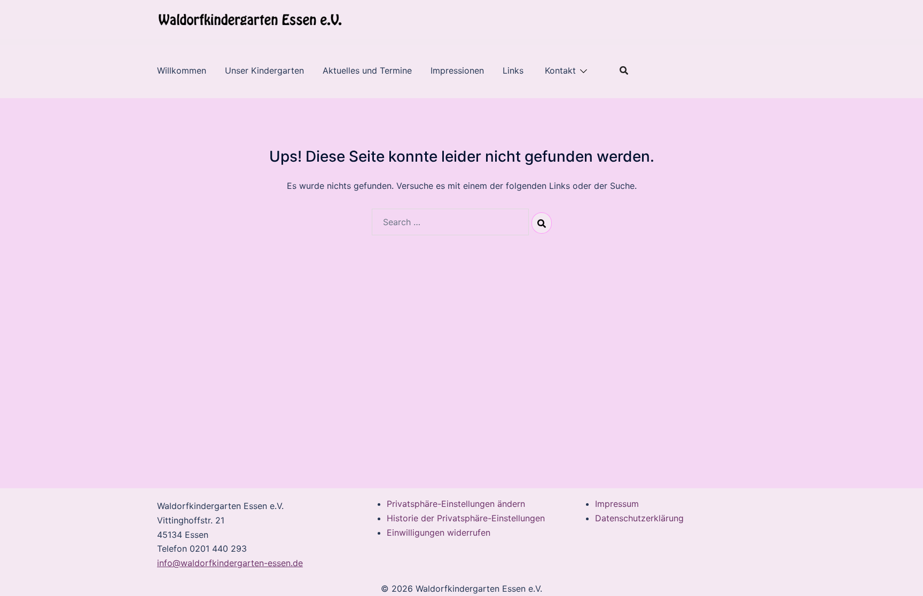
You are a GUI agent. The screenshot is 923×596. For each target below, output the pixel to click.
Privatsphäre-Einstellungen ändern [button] (456, 503)
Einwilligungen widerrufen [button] (438, 532)
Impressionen (457, 70)
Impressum (617, 503)
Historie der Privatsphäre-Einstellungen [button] (466, 518)
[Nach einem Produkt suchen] (624, 70)
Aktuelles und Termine (367, 70)
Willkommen (181, 70)
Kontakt (560, 70)
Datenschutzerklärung (639, 518)
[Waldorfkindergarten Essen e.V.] (250, 19)
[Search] (541, 223)
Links (514, 70)
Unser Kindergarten (264, 70)
